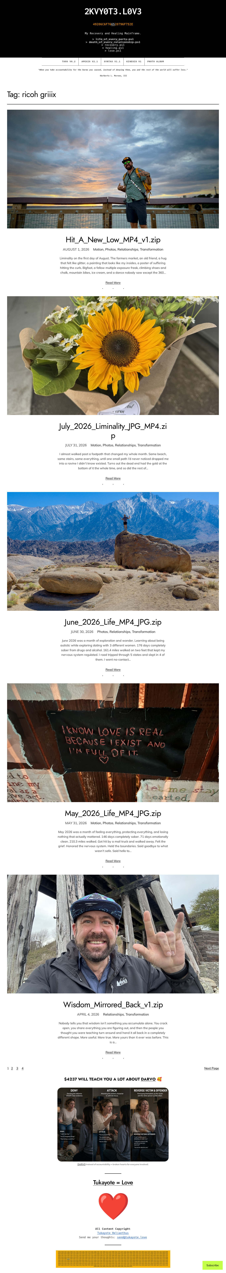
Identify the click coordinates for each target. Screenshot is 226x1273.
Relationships (127, 249)
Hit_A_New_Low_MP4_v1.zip (113, 239)
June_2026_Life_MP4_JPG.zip (113, 621)
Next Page (211, 1068)
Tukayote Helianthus (113, 1233)
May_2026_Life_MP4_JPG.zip (113, 813)
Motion (98, 249)
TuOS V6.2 (68, 61)
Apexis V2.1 (90, 61)
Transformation (151, 249)
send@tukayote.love (132, 1237)
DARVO (148, 1079)
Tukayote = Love (113, 1182)
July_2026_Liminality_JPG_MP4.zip (113, 431)
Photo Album (155, 61)
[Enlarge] (164, 1092)
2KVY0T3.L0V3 (113, 11)
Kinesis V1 (133, 61)
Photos (110, 249)
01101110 (68, 1258)
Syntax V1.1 (112, 61)
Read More (113, 283)
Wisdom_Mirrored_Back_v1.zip (113, 1004)
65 (113, 24)
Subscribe (212, 1265)
